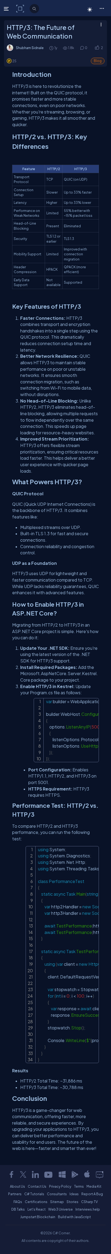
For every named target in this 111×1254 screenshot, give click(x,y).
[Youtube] (48, 1174)
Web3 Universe (60, 1209)
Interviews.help (87, 1209)
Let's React (36, 1209)
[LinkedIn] (35, 1174)
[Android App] (74, 1174)
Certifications (36, 1202)
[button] (102, 8)
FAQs (17, 1202)
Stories (72, 1202)
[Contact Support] (99, 1174)
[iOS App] (87, 1174)
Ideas (74, 1194)
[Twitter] (23, 1174)
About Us (17, 1186)
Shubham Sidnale (30, 48)
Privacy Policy (60, 1186)
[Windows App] (62, 1174)
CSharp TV (89, 1202)
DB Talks (18, 1209)
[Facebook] (11, 1174)
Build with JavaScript (74, 1217)
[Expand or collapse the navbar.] (7, 8)
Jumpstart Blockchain (37, 1217)
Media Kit (93, 1186)
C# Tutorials (34, 1194)
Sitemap (57, 1202)
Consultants (57, 1194)
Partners (15, 1194)
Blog (98, 61)
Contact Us (37, 1186)
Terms (79, 1186)
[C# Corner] (20, 8)
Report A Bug (92, 1194)
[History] (51, 48)
